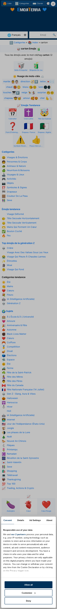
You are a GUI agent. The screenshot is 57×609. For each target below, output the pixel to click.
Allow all (28, 585)
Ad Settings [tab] (35, 520)
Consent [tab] (7, 520)
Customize (27, 593)
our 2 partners (18, 534)
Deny (28, 601)
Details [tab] (20, 520)
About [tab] (49, 520)
